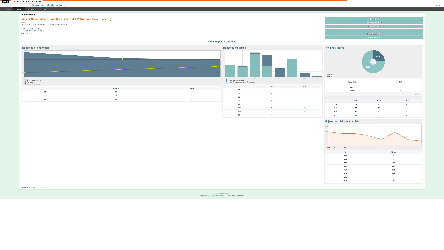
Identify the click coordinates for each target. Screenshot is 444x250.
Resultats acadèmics (374, 34)
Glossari (44, 9)
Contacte (437, 5)
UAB (6, 1)
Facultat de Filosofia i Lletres (33, 30)
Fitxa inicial (374, 19)
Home (26, 15)
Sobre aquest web (224, 193)
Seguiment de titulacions (48, 5)
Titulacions (18, 9)
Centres (7, 9)
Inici (216, 193)
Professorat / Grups (374, 26)
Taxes (374, 30)
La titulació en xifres (374, 37)
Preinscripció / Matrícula (374, 23)
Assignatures (32, 9)
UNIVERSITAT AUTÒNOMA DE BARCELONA (217, 195)
